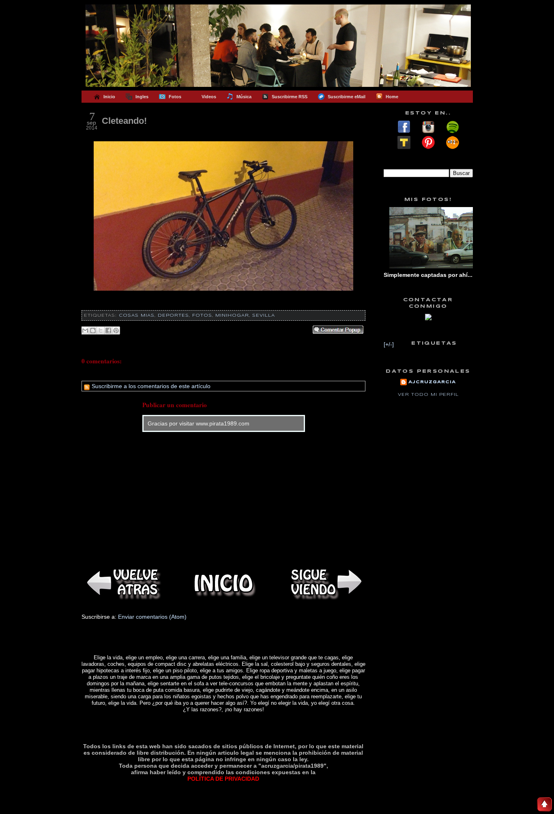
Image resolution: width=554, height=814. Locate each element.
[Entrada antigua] (324, 583)
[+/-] (389, 344)
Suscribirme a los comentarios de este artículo (150, 386)
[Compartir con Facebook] (108, 330)
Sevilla (263, 315)
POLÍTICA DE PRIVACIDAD (223, 778)
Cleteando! (124, 121)
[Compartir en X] (101, 330)
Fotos (202, 315)
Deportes (173, 315)
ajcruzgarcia (432, 382)
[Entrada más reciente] (122, 583)
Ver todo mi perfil (428, 395)
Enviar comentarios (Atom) (152, 616)
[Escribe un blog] (93, 330)
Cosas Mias (137, 315)
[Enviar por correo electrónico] (85, 330)
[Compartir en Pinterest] (116, 330)
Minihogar (232, 315)
